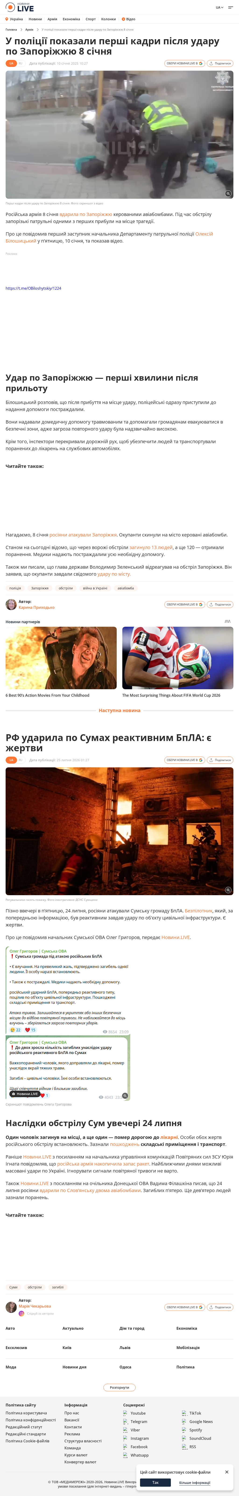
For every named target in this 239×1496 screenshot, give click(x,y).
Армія (52, 19)
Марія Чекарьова (35, 1306)
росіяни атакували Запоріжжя (83, 535)
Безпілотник (198, 911)
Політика (185, 1367)
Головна (11, 29)
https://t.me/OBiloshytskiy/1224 (33, 288)
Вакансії (71, 1420)
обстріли (66, 588)
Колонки (108, 19)
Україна (16, 19)
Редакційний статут (24, 1427)
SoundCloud (200, 1438)
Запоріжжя (40, 588)
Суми (13, 1287)
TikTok (195, 1413)
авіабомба (126, 588)
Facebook (139, 1446)
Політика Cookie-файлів (27, 1441)
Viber (135, 1430)
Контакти (73, 1427)
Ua (218, 7)
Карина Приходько (37, 607)
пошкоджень (125, 1144)
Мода (11, 1367)
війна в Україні (95, 588)
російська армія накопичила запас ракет (103, 1164)
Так (155, 1482)
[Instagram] (21, 1313)
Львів (125, 1347)
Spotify (196, 1430)
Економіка (71, 19)
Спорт (91, 19)
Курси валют (76, 1455)
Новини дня (74, 1367)
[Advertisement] (91, 267)
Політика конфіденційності (31, 1420)
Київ (67, 1347)
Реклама (72, 1434)
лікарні (169, 1137)
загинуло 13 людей (151, 547)
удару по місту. (114, 574)
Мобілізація (188, 1347)
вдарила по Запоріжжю (86, 214)
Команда (72, 1448)
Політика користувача (26, 1413)
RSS (193, 1446)
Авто (10, 1328)
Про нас (71, 1413)
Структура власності (83, 1441)
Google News (201, 1421)
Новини (35, 19)
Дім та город (132, 1328)
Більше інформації (194, 1482)
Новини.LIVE (176, 937)
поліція (15, 588)
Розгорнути (119, 1387)
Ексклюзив (16, 1347)
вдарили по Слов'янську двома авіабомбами (90, 1190)
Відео (130, 19)
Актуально (73, 1328)
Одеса (125, 1367)
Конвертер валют (80, 1462)
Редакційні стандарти (26, 1434)
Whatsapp (140, 1455)
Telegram (139, 1421)
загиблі (58, 1287)
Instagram (140, 1438)
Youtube (138, 1413)
